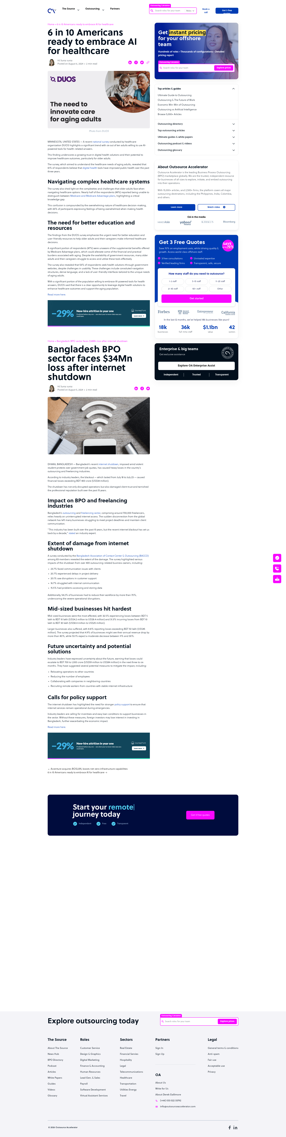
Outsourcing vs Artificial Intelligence (177, 109)
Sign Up (159, 1054)
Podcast (52, 1066)
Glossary (52, 1095)
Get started (196, 298)
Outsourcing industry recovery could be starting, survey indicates (86, 998)
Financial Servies (129, 1054)
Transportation (128, 1084)
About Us (160, 1083)
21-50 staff (173, 289)
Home (51, 24)
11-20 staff (220, 281)
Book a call (205, 11)
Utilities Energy (128, 1090)
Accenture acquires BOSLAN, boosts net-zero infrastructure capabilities (89, 769)
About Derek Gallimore (168, 1094)
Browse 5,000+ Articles (170, 114)
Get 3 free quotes (227, 12)
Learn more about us (164, 955)
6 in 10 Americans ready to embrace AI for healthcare (76, 772)
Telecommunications (131, 1072)
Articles (52, 1072)
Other (220, 289)
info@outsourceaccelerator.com (178, 1106)
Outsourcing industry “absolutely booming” (57, 996)
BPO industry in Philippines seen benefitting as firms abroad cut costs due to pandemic (221, 999)
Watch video (196, 955)
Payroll (84, 1084)
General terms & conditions (223, 1048)
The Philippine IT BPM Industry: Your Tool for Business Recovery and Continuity (194, 999)
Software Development (93, 1090)
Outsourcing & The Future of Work (176, 100)
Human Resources (90, 1072)
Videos (51, 1090)
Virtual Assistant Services (94, 1095)
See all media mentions (219, 969)
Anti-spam (214, 1054)
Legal (123, 1066)
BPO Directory (55, 1060)
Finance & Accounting (92, 1066)
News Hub (53, 1054)
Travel (123, 1095)
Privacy (212, 1072)
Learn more (176, 207)
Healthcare (126, 1078)
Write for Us (161, 1088)
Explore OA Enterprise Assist (196, 365)
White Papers (55, 1078)
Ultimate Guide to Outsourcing (175, 95)
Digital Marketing (89, 1060)
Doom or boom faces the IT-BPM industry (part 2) (113, 995)
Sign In (159, 1048)
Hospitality (126, 1060)
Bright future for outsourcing (140, 993)
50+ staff (196, 289)
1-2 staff (173, 281)
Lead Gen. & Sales (90, 1078)
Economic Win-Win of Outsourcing (176, 105)
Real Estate (126, 1048)
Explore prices (224, 68)
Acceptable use (216, 1066)
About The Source (58, 1048)
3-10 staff (196, 281)
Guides (52, 1084)
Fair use (212, 1060)
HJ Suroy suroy (64, 60)
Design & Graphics (90, 1054)
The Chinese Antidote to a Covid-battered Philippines (167, 996)
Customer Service (90, 1048)
